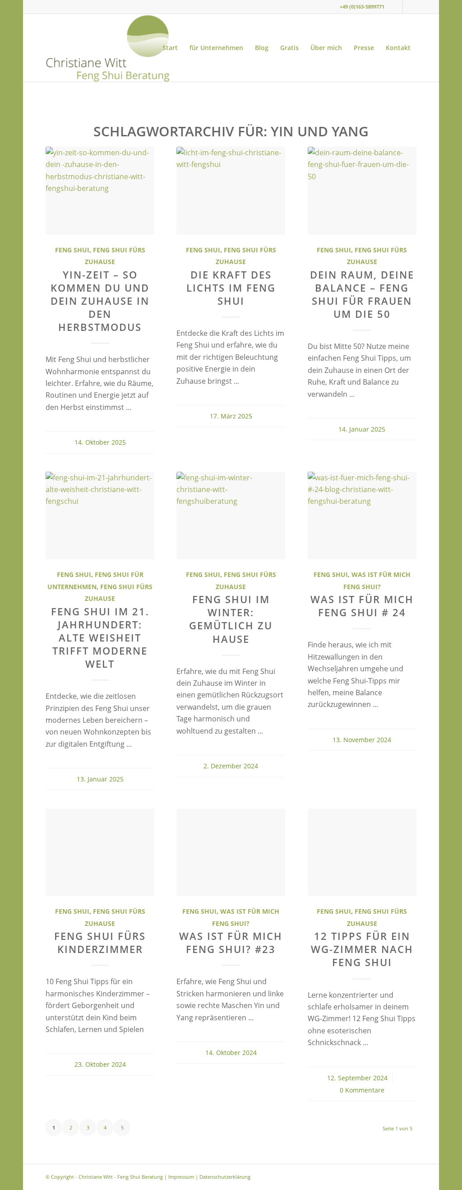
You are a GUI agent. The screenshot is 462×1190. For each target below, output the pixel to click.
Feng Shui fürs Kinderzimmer (100, 942)
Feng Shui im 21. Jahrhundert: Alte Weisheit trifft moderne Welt (100, 637)
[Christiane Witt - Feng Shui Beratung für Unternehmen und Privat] (107, 48)
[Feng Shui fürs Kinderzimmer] (100, 853)
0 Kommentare (362, 1090)
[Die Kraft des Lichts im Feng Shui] (230, 191)
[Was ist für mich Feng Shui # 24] (362, 516)
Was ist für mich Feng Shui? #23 (230, 942)
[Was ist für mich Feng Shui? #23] (230, 853)
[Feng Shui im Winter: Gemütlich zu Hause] (230, 516)
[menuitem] (170, 48)
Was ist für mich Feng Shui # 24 (362, 605)
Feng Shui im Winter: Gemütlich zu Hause (231, 619)
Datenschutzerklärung (224, 1176)
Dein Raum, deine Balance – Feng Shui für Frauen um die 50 (362, 294)
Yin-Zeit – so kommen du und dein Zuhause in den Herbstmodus (100, 301)
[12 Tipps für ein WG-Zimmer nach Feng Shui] (362, 853)
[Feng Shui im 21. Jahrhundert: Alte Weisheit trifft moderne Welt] (100, 516)
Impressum (181, 1176)
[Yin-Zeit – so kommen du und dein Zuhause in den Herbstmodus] (100, 191)
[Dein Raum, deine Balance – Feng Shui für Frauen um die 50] (362, 191)
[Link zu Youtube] (409, 7)
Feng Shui (72, 250)
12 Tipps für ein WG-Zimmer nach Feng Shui (362, 949)
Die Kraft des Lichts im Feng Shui (231, 288)
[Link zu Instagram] (395, 7)
